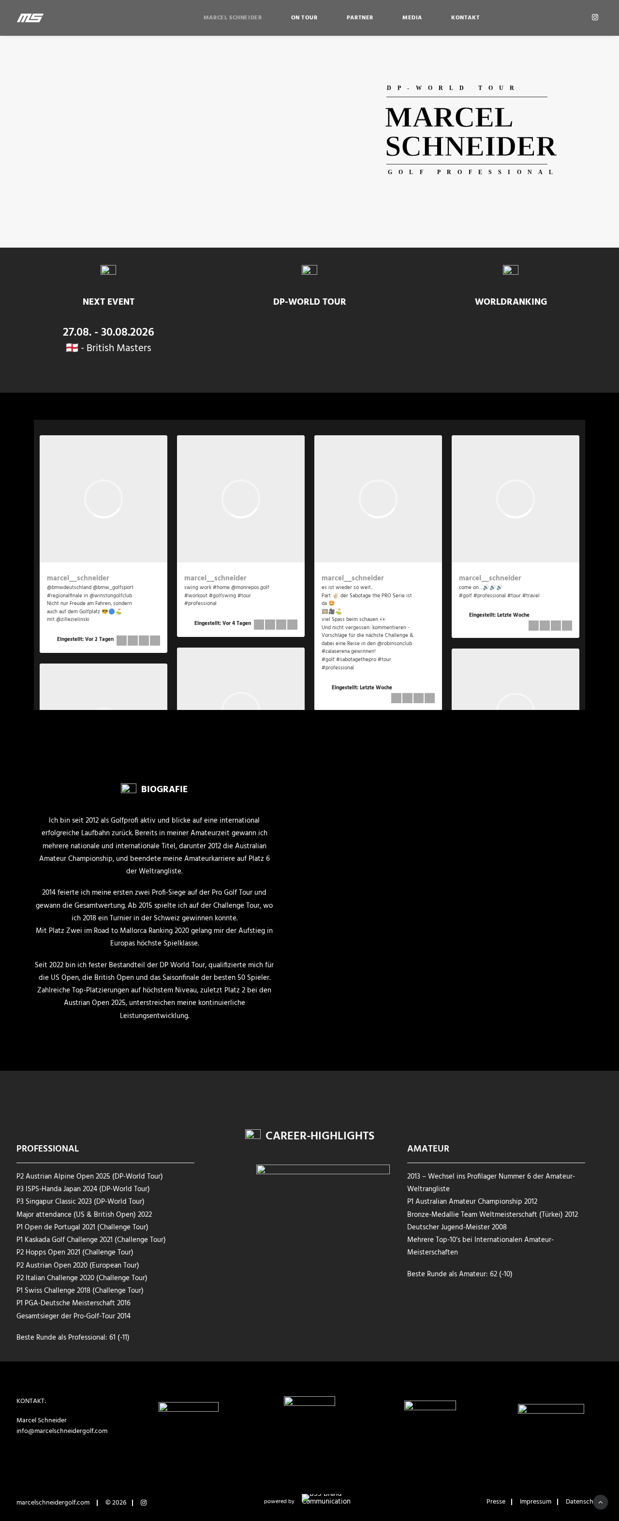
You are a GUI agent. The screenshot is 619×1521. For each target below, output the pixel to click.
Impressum (535, 1501)
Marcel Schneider (233, 18)
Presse (495, 1501)
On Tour (304, 18)
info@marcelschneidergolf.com (61, 1431)
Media (412, 18)
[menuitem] (233, 18)
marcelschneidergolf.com (52, 1502)
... (357, 667)
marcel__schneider (78, 578)
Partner (360, 18)
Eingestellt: (85, 639)
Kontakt (465, 18)
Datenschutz (584, 1501)
